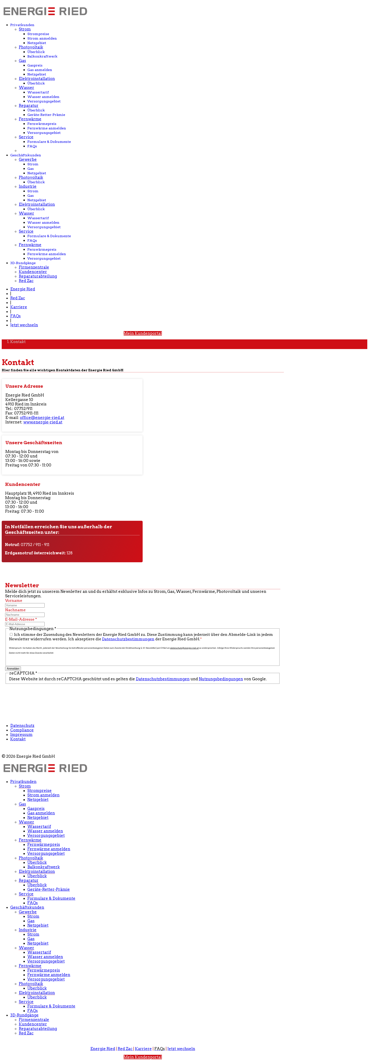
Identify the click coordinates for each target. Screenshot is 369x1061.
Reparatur (28, 105)
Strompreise (38, 34)
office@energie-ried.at (42, 417)
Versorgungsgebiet (44, 101)
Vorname (13, 600)
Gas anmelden (39, 70)
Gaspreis (34, 65)
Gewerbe (28, 159)
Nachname (15, 610)
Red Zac (26, 280)
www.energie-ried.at (42, 422)
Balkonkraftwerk (42, 56)
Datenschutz (22, 725)
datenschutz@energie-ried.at (184, 648)
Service (26, 137)
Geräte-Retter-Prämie (46, 115)
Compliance (22, 730)
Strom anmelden (42, 38)
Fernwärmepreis (41, 124)
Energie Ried (22, 289)
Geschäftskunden (25, 155)
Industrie (28, 186)
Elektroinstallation (37, 78)
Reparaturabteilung (38, 276)
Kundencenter (33, 271)
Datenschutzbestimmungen (128, 639)
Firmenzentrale (34, 267)
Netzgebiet (36, 43)
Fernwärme (30, 119)
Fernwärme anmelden (46, 128)
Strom (25, 29)
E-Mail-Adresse (21, 619)
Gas (22, 60)
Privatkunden (22, 25)
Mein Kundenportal (143, 333)
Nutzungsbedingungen (221, 679)
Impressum (21, 734)
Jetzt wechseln (24, 325)
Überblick (36, 52)
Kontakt (18, 739)
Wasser (26, 87)
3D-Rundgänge (23, 263)
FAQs (32, 146)
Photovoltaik (31, 47)
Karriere (18, 307)
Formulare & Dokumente (49, 142)
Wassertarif (38, 92)
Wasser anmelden (43, 97)
